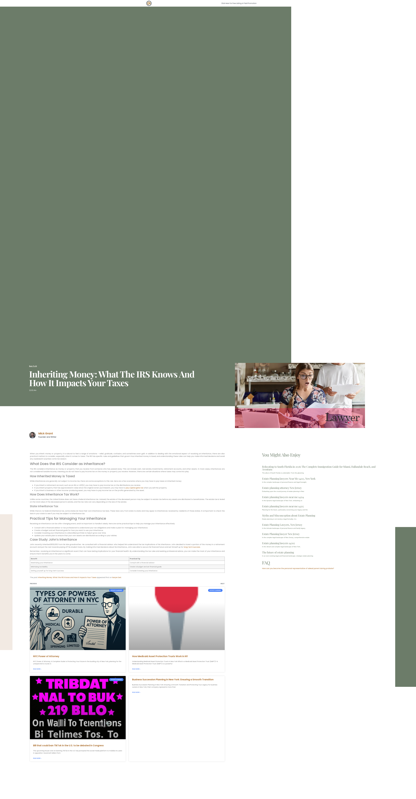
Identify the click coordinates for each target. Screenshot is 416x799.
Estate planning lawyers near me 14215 (283, 506)
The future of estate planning (278, 552)
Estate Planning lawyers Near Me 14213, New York (288, 478)
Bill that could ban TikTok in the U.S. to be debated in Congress (68, 745)
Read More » (37, 669)
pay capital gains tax (134, 488)
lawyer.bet (116, 577)
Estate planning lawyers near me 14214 (283, 497)
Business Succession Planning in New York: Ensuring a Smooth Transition (173, 679)
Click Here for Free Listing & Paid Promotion (239, 3)
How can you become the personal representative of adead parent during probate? (298, 568)
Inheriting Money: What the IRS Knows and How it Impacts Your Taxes (67, 577)
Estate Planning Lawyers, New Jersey (282, 524)
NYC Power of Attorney (46, 656)
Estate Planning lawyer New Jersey (281, 534)
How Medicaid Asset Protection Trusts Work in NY (160, 656)
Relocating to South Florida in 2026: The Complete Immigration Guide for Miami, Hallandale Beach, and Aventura (318, 468)
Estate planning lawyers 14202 (278, 543)
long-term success (192, 547)
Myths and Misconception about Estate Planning (288, 515)
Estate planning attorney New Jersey (282, 487)
